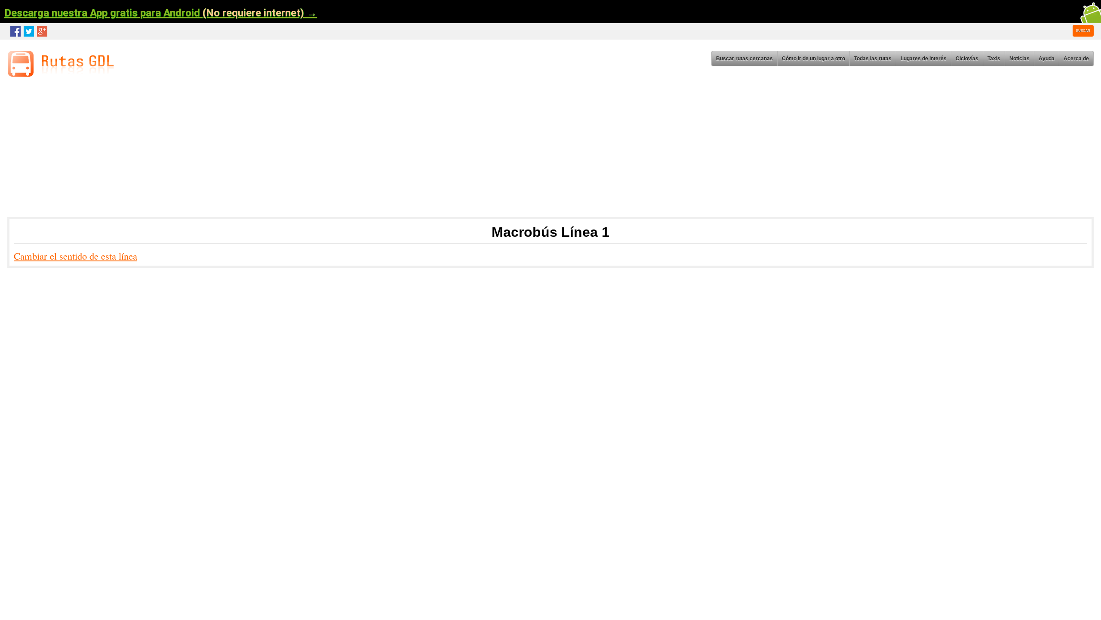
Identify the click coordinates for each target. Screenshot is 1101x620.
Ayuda (1047, 59)
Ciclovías (967, 59)
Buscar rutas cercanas (744, 59)
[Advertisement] (267, 150)
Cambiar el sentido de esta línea (75, 255)
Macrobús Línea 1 (550, 232)
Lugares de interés (924, 59)
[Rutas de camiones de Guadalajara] (63, 74)
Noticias (1019, 59)
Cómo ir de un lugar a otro (813, 59)
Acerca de (1076, 59)
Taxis (993, 59)
